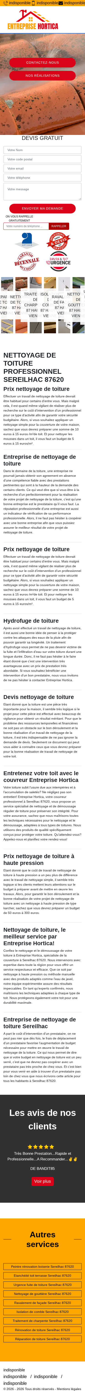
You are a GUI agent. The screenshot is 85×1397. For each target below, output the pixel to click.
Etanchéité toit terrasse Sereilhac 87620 (42, 1275)
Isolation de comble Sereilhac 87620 (43, 1312)
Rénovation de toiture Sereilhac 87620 (42, 1330)
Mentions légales (69, 1389)
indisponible (18, 3)
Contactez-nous (42, 62)
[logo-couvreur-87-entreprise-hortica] (32, 19)
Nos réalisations (43, 75)
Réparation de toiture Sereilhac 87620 (42, 1339)
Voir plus (42, 1181)
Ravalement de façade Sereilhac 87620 (42, 1303)
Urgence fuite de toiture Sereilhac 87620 (43, 1285)
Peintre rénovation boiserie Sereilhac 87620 (42, 1266)
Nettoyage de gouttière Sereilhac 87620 (42, 1294)
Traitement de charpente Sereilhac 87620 (42, 1321)
